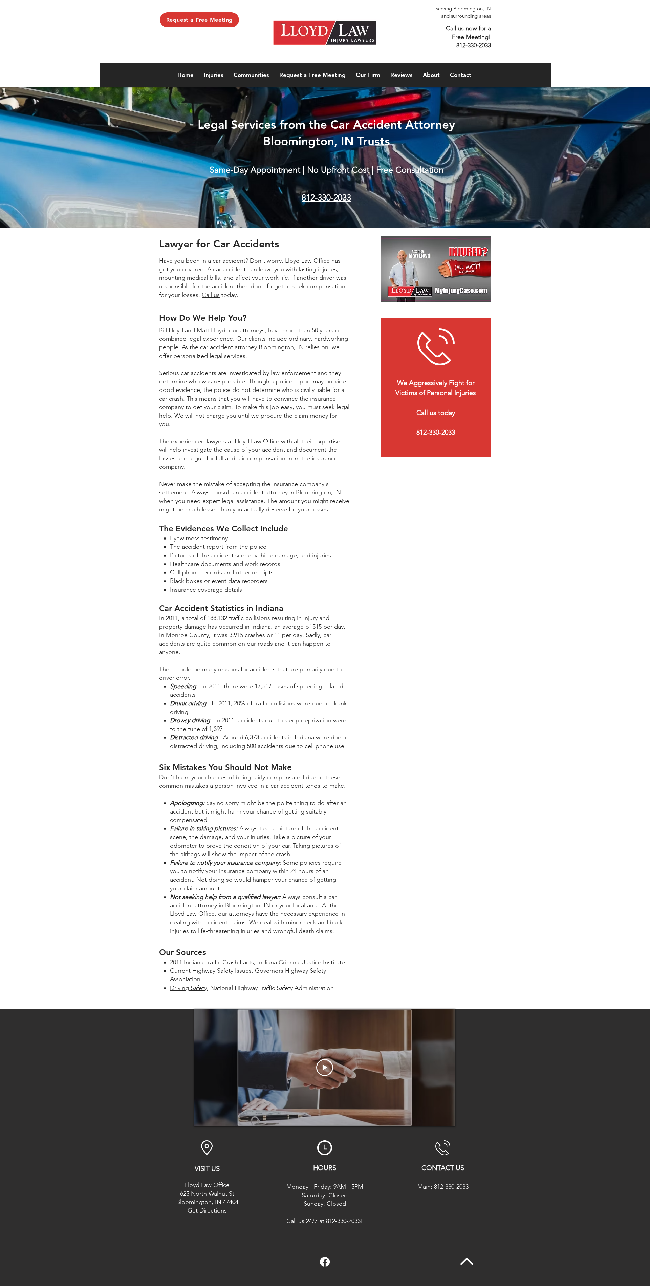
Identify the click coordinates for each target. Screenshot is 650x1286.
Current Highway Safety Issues (211, 970)
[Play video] (324, 1067)
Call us (211, 295)
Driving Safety (188, 988)
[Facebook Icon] (324, 1261)
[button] (214, 75)
